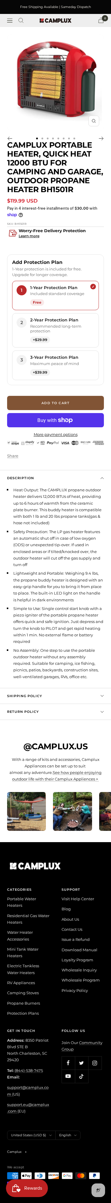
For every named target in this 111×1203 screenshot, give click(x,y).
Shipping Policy (24, 696)
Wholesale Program (81, 980)
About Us (70, 919)
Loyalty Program (77, 959)
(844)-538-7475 (29, 1070)
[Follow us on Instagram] (95, 1063)
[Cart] (101, 20)
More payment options (56, 434)
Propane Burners (23, 1003)
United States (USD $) (28, 1135)
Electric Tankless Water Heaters (23, 969)
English (65, 1135)
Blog (66, 908)
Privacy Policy (75, 990)
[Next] (101, 138)
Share (12, 455)
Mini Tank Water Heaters (22, 952)
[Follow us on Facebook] (68, 1063)
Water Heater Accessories (20, 935)
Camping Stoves (23, 992)
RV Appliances (21, 982)
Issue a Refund (76, 939)
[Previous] (9, 138)
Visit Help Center (78, 898)
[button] (55, 233)
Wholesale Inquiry (79, 970)
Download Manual (79, 949)
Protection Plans (23, 1013)
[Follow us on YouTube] (68, 1076)
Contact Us (72, 929)
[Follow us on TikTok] (81, 1076)
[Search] (21, 20)
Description (20, 478)
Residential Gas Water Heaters (28, 919)
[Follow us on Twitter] (81, 1063)
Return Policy (23, 712)
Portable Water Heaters (21, 902)
